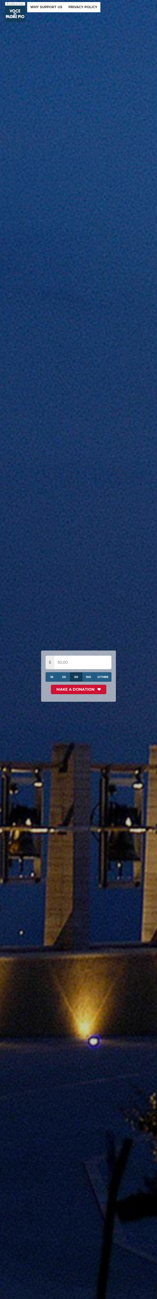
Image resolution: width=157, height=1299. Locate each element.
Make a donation (75, 689)
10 (51, 677)
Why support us (46, 7)
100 (88, 677)
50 (76, 677)
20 (64, 677)
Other (102, 677)
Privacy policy (82, 7)
